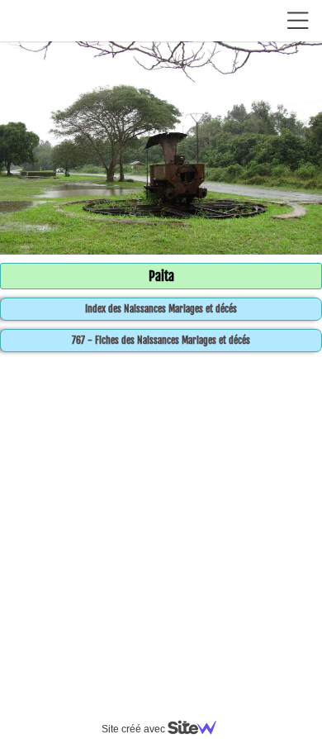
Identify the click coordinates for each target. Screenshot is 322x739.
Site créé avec (135, 729)
